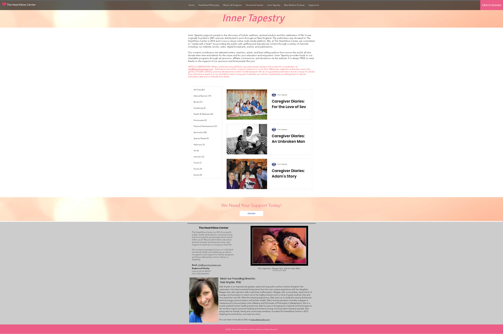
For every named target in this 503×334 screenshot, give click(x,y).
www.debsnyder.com (260, 319)
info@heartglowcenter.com (200, 69)
